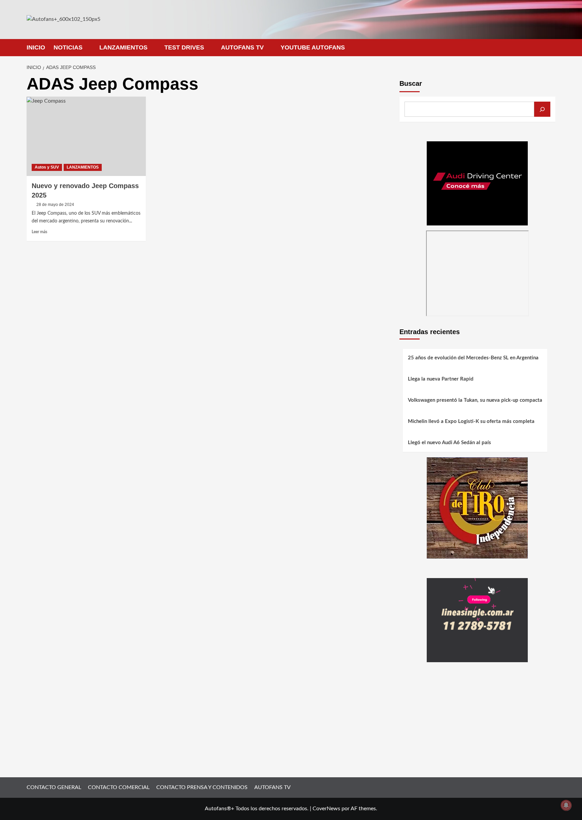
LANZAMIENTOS (123, 47)
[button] (551, 48)
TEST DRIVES (184, 47)
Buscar (410, 83)
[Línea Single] (477, 619)
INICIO (36, 47)
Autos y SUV (47, 167)
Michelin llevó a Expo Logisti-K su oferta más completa (471, 421)
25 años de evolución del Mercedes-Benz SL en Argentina (473, 358)
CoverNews (326, 808)
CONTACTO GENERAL (54, 787)
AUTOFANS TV (242, 47)
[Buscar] (542, 109)
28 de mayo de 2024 (55, 204)
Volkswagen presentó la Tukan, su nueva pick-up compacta (475, 400)
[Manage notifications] (566, 805)
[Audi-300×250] (477, 183)
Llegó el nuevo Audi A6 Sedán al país (449, 442)
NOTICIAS (68, 47)
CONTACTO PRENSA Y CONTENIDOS (202, 787)
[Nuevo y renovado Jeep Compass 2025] (86, 136)
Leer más (39, 232)
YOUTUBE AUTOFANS (313, 47)
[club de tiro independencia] (477, 507)
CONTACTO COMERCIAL (119, 787)
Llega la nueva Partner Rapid (441, 379)
